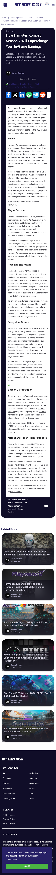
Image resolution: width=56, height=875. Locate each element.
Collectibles (34, 773)
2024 (29, 18)
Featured (32, 79)
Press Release (9, 793)
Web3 (31, 798)
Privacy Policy (9, 819)
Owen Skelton (16, 491)
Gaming (6, 783)
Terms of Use (9, 823)
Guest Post (34, 783)
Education (7, 778)
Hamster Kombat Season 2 (19, 328)
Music (32, 788)
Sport (31, 793)
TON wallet (31, 423)
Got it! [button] (27, 866)
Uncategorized (17, 18)
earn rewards (32, 353)
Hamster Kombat (18, 108)
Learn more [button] (12, 859)
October (39, 18)
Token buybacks (15, 301)
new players (35, 474)
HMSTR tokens (14, 310)
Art (4, 773)
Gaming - (24, 79)
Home (3, 18)
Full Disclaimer (9, 815)
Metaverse (7, 788)
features (33, 778)
